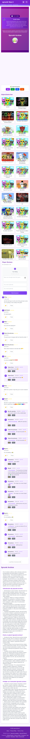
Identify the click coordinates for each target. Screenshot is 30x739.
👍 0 (9, 497)
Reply (11, 305)
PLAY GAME (16, 16)
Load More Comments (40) (15, 561)
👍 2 (9, 371)
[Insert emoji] (25, 277)
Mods (17, 736)
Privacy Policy (13, 730)
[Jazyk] (23, 2)
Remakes (13, 736)
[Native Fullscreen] (13, 89)
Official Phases (10, 735)
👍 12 (9, 463)
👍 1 (9, 476)
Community (21, 736)
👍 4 (9, 379)
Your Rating (15, 271)
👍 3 (9, 487)
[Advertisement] (15, 68)
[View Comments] (8, 89)
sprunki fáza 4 (7, 2)
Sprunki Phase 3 (23, 733)
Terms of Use (20, 730)
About (8, 730)
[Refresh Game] (22, 89)
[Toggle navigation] (26, 2)
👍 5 (9, 415)
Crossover (23, 735)
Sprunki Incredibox (15, 733)
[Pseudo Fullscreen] (17, 89)
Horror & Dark (17, 735)
